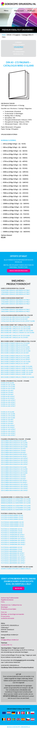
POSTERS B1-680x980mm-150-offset (13, 561)
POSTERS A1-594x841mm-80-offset (13, 535)
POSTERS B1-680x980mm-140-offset (13, 559)
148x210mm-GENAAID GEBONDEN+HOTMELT (15, 294)
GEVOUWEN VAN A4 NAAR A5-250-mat (13, 479)
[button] (6, 10)
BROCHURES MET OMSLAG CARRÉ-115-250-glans (17, 330)
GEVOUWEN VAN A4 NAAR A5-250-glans (14, 473)
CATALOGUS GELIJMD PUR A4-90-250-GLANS (15, 317)
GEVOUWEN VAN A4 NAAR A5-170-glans (14, 471)
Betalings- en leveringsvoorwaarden (12, 614)
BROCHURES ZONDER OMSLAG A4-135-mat (15, 353)
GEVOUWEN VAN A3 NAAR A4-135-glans (14, 443)
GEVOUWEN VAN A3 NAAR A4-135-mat (13, 448)
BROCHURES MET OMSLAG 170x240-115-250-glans (17, 332)
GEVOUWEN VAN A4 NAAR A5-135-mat (13, 475)
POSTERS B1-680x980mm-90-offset (12, 555)
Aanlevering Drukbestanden (10, 598)
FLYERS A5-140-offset (8, 431)
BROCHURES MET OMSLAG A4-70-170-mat (14, 337)
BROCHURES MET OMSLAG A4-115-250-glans (15, 327)
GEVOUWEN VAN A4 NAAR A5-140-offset (14, 486)
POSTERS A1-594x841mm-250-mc (11, 533)
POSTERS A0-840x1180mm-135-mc (12, 515)
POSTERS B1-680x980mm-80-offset (12, 553)
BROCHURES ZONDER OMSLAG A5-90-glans (15, 357)
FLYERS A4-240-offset (8, 406)
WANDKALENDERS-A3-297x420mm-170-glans (16, 508)
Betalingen (4, 607)
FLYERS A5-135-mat (7, 419)
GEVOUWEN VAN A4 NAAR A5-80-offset (14, 480)
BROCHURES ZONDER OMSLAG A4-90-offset (15, 349)
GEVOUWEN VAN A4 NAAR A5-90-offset (14, 482)
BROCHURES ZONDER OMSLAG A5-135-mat (15, 363)
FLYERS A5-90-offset (8, 427)
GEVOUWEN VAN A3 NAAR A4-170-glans (14, 445)
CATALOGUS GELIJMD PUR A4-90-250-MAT (14, 319)
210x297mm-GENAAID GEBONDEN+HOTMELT (15, 290)
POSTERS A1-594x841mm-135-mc (11, 529)
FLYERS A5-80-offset (8, 425)
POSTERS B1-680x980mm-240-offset (13, 563)
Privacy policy (5, 616)
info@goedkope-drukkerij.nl (9, 640)
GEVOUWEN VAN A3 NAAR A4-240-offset (14, 464)
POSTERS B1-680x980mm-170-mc (11, 549)
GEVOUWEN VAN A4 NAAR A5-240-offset (14, 490)
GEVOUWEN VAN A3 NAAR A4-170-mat (13, 450)
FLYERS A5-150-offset (8, 433)
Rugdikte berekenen (7, 600)
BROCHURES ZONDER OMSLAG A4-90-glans (15, 347)
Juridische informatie (7, 618)
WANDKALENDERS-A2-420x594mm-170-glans (16, 509)
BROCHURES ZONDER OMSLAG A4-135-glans (15, 351)
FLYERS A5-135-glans (8, 414)
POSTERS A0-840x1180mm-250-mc (12, 519)
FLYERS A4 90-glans (7, 383)
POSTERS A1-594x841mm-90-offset (13, 536)
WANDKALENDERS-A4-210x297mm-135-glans (16, 499)
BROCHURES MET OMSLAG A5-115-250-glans (15, 329)
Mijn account (19, 11)
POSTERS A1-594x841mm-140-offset (13, 540)
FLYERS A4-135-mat (7, 390)
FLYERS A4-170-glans (8, 386)
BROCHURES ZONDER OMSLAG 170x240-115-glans (17, 377)
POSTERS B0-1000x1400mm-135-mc (12, 522)
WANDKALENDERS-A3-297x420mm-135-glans (16, 501)
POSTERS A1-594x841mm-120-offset (13, 538)
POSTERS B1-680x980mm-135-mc (11, 547)
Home (4, 35)
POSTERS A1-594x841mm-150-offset (13, 542)
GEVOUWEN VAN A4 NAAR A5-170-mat (13, 477)
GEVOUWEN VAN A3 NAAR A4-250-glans (14, 446)
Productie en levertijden (8, 609)
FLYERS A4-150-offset (8, 404)
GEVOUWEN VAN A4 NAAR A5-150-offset (14, 488)
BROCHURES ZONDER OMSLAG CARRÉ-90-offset (17, 368)
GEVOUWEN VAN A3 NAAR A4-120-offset (14, 458)
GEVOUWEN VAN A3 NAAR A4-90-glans (14, 441)
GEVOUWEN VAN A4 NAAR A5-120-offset (14, 484)
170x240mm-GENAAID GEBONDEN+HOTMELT (15, 292)
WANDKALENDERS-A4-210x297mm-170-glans (16, 505)
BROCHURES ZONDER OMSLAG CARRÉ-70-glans (16, 366)
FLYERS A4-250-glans (8, 388)
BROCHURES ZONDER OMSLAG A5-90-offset (15, 359)
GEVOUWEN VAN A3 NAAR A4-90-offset (14, 456)
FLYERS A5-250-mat (7, 423)
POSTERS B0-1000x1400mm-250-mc (12, 526)
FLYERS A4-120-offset (8, 400)
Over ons (4, 612)
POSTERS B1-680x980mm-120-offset (13, 557)
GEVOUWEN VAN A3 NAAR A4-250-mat (13, 452)
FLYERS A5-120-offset (8, 429)
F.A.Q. (3, 602)
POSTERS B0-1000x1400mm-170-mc (12, 524)
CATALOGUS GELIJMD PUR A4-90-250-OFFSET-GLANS (18, 321)
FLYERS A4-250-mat (7, 394)
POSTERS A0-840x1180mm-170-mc (12, 517)
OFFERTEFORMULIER (10, 696)
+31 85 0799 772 (6, 645)
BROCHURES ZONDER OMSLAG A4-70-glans (15, 343)
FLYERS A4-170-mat (7, 392)
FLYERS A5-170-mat (7, 421)
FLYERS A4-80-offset (8, 396)
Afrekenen (31, 11)
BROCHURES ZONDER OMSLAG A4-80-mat (14, 345)
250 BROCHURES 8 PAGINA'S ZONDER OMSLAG (16, 568)
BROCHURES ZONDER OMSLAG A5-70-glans (15, 356)
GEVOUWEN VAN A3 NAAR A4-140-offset (14, 460)
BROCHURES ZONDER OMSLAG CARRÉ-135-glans (17, 372)
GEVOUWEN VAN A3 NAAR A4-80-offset (14, 454)
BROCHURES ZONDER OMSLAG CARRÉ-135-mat (16, 374)
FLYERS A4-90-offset (8, 398)
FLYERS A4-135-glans (8, 385)
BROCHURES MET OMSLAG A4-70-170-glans (15, 335)
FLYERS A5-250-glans (8, 418)
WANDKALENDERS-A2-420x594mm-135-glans (16, 503)
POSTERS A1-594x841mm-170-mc (11, 531)
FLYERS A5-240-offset (8, 435)
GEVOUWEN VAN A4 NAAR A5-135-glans (14, 469)
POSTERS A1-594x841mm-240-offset (13, 544)
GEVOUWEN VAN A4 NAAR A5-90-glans (14, 467)
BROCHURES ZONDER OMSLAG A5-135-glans (15, 361)
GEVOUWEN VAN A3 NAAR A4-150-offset (14, 462)
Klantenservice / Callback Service (11, 605)
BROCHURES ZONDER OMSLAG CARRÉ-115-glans (17, 370)
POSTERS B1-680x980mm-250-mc (11, 551)
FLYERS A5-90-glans (7, 412)
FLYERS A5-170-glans (8, 416)
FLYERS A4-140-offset (8, 402)
